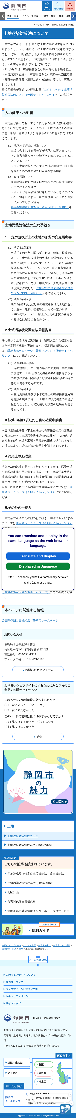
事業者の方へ (44, 945)
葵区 (41, 1064)
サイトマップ (13, 1003)
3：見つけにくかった (20, 726)
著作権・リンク (14, 981)
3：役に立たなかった (20, 710)
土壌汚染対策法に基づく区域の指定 (29, 845)
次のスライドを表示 (73, 16)
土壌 (10, 826)
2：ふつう (38, 705)
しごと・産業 (29, 945)
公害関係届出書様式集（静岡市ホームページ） (31, 620)
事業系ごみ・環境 (61, 945)
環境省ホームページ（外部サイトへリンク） (44, 523)
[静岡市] (14, 7)
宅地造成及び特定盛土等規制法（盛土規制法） (37, 873)
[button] (47, 6)
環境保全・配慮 (9, 949)
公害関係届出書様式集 (21, 901)
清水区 (42, 1081)
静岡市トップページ (11, 945)
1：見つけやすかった (20, 721)
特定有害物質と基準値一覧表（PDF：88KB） (40, 207)
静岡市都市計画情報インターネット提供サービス (38, 910)
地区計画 (13, 892)
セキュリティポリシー (18, 996)
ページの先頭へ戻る (38, 960)
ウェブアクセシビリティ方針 (22, 989)
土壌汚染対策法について (22, 836)
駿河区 (42, 1073)
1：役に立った (16, 705)
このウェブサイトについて (21, 974)
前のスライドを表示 (2, 16)
